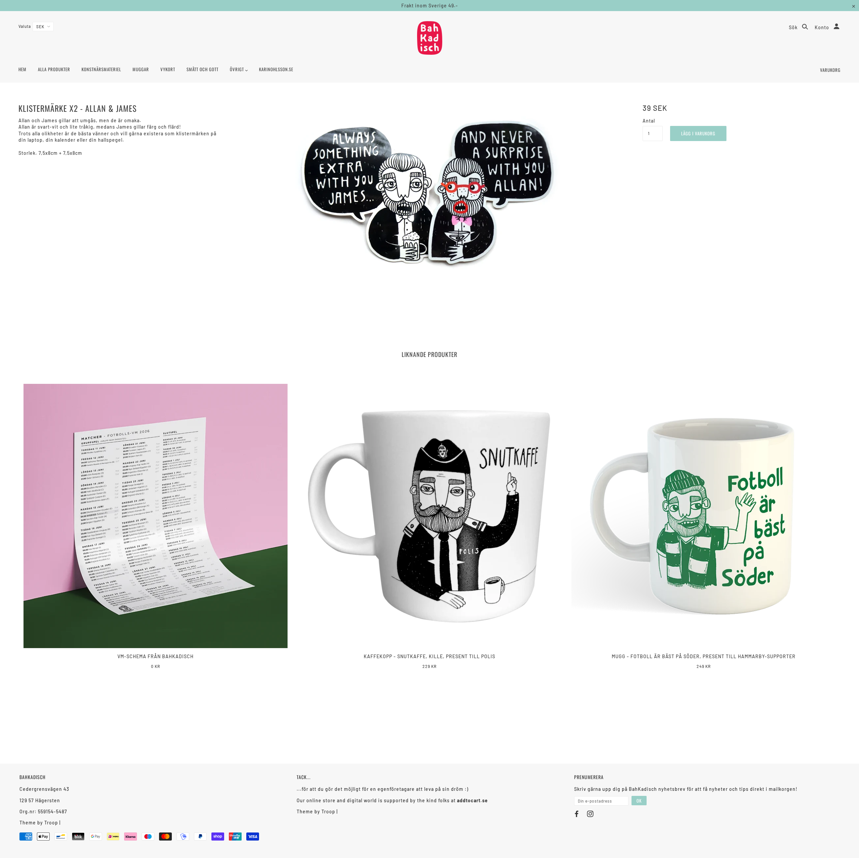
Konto (822, 27)
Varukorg (830, 69)
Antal (649, 121)
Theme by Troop (38, 822)
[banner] (429, 38)
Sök (794, 27)
